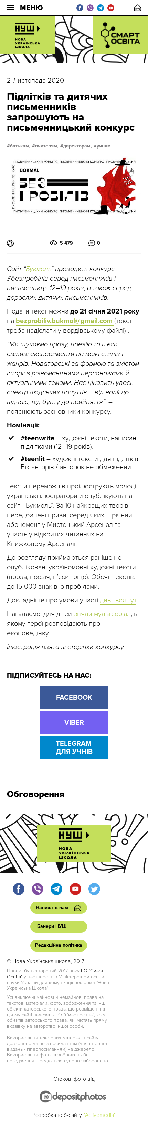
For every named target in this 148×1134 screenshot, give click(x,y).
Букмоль (38, 269)
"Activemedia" (99, 1115)
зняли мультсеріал (102, 614)
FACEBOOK (74, 698)
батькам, (20, 146)
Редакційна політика (58, 945)
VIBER (74, 723)
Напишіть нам (137, 8)
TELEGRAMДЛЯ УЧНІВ (74, 748)
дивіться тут (118, 600)
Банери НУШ (52, 926)
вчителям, (47, 146)
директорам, (77, 146)
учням (104, 146)
